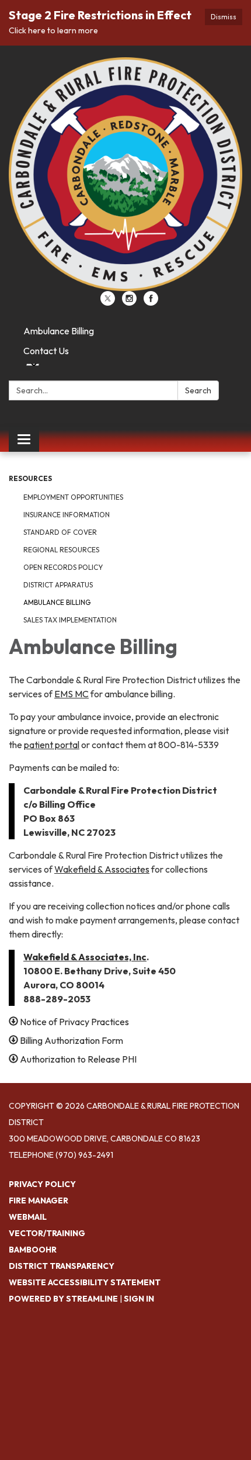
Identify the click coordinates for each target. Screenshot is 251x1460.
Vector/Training (47, 1233)
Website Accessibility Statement (85, 1282)
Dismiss (223, 16)
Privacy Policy (42, 1184)
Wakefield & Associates (101, 869)
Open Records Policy (63, 567)
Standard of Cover (60, 532)
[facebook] (151, 302)
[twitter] (107, 302)
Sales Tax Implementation (70, 619)
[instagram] (129, 302)
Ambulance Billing (58, 331)
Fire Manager (38, 1200)
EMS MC (71, 694)
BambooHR (33, 1249)
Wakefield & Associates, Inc (85, 957)
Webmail (28, 1217)
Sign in (139, 1298)
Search (198, 390)
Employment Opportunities (73, 497)
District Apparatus (58, 584)
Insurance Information (66, 514)
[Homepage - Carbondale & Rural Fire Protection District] (125, 174)
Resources (30, 478)
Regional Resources (61, 549)
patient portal (51, 744)
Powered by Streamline (63, 1298)
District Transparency (61, 1266)
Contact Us (46, 351)
